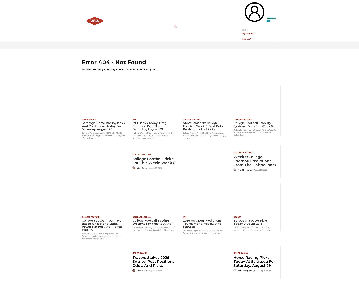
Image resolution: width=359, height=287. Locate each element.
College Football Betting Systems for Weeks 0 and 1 (153, 222)
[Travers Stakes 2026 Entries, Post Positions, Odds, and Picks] (105, 262)
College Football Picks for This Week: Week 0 (153, 161)
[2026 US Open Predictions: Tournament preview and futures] (204, 198)
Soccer (237, 217)
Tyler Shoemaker (245, 170)
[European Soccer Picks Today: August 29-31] (255, 198)
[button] (175, 26)
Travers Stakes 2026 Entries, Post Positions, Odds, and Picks (153, 261)
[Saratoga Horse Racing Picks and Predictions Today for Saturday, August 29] (103, 101)
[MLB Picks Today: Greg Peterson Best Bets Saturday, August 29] (154, 101)
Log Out (246, 39)
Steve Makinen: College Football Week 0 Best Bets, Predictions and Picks (203, 126)
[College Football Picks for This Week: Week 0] (105, 161)
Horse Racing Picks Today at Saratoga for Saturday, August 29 (254, 261)
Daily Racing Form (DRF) (247, 271)
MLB (135, 119)
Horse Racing (89, 119)
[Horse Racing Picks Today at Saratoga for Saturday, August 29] (206, 262)
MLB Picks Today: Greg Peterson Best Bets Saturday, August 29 (149, 126)
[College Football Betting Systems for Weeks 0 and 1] (154, 198)
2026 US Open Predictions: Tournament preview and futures (202, 223)
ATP (185, 217)
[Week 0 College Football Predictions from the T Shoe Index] (206, 161)
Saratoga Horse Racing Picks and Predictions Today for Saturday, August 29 (103, 126)
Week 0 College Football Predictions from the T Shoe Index (255, 161)
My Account (248, 33)
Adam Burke (141, 168)
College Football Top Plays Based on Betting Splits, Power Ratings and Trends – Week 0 (103, 225)
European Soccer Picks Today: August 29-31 (251, 222)
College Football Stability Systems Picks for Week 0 (253, 124)
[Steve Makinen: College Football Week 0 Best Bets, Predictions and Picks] (204, 101)
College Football (192, 119)
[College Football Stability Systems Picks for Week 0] (255, 101)
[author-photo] (134, 167)
